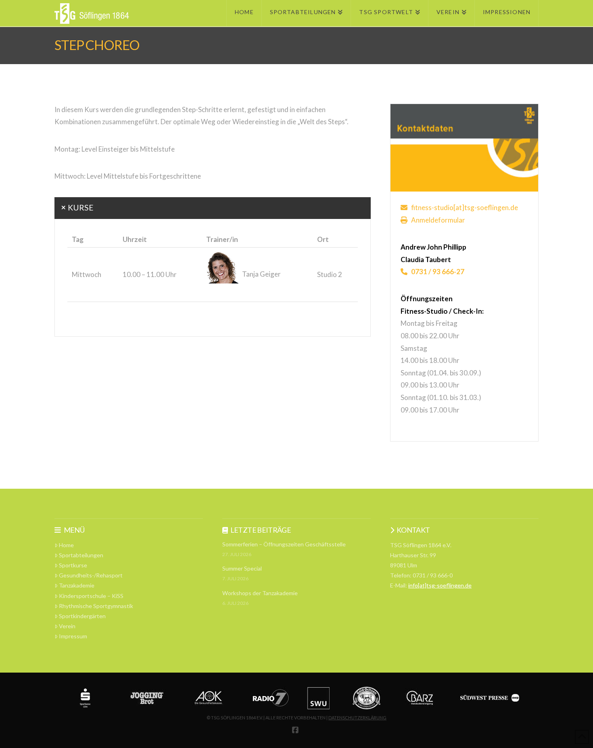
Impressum (73, 636)
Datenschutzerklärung (357, 717)
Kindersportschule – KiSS (91, 595)
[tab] (212, 208)
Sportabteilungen (81, 555)
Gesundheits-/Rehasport (91, 575)
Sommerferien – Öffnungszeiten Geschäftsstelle (284, 544)
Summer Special (242, 568)
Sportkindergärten (82, 616)
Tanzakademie (76, 585)
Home (66, 545)
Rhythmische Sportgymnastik (96, 605)
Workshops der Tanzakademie (260, 593)
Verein (67, 626)
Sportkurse (73, 565)
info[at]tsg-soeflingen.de (440, 585)
